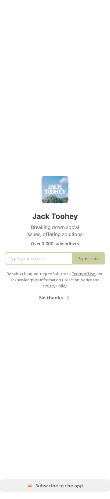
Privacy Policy (54, 286)
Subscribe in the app (59, 485)
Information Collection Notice (66, 280)
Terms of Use (83, 273)
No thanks (51, 298)
